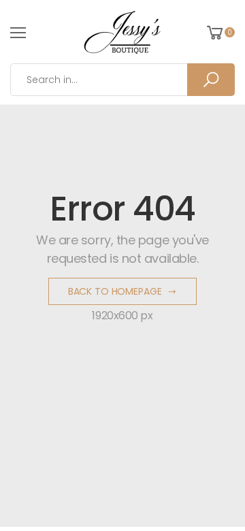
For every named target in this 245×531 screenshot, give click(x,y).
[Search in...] (211, 79)
